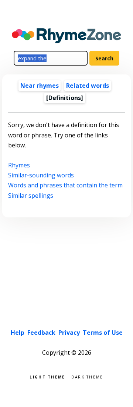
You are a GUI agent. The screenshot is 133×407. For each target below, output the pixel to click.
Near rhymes (39, 85)
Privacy (69, 332)
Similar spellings (30, 195)
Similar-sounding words (41, 175)
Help (17, 332)
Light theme (47, 376)
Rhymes (19, 165)
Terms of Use (103, 332)
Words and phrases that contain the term (65, 185)
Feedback (41, 332)
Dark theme (87, 376)
